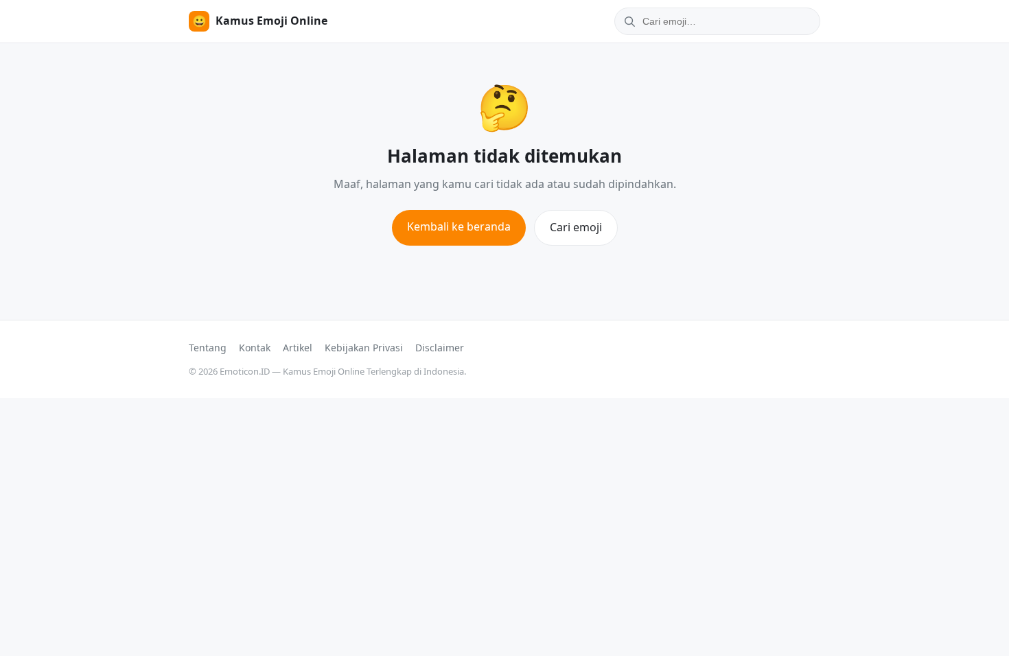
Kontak (254, 347)
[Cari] (627, 21)
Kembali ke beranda (459, 226)
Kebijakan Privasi (364, 347)
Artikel (297, 347)
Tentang (208, 347)
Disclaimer (439, 347)
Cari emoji (576, 227)
